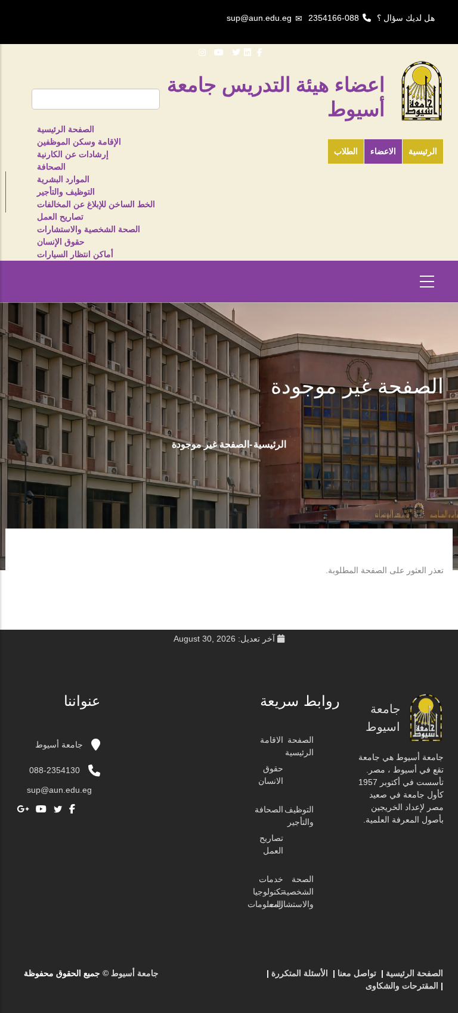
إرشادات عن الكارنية (73, 154)
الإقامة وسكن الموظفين (79, 141)
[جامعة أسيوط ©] (256, 978)
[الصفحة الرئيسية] (241, 978)
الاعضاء (383, 151)
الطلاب (346, 151)
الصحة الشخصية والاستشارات (88, 229)
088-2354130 (54, 770)
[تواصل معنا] (230, 978)
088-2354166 (333, 18)
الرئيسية (423, 151)
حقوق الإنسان (61, 241)
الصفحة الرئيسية (65, 129)
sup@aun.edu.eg (259, 18)
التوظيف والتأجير (66, 191)
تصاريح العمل (60, 216)
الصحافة (51, 166)
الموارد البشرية (63, 179)
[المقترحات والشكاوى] (206, 978)
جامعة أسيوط (60, 744)
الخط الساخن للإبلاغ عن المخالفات (96, 204)
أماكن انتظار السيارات (75, 254)
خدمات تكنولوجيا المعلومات (265, 891)
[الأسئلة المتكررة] (218, 978)
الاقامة (271, 740)
